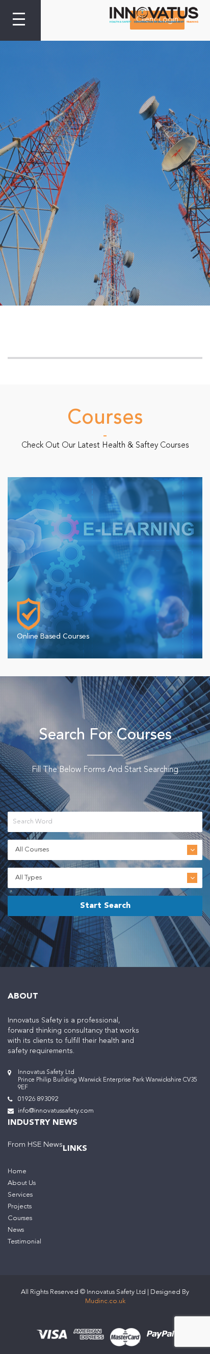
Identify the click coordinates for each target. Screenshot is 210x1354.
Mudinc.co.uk (105, 1301)
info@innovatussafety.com (56, 1111)
